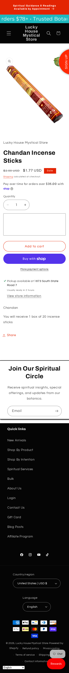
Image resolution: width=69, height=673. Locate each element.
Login (11, 498)
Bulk (10, 479)
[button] (9, 33)
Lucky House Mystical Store (32, 643)
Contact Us (16, 507)
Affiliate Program (20, 536)
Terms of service (25, 655)
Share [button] (11, 335)
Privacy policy (51, 648)
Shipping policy (48, 655)
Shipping (8, 176)
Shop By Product (20, 450)
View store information (24, 296)
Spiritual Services (20, 469)
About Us (14, 488)
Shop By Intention (21, 459)
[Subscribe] (56, 411)
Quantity (9, 196)
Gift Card (14, 517)
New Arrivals (16, 440)
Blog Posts (15, 527)
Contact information (37, 661)
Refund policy (30, 648)
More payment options (34, 269)
